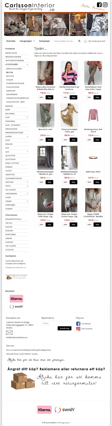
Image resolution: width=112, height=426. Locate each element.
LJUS (7, 151)
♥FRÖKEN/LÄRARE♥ (13, 57)
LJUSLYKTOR (10, 155)
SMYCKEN (9, 182)
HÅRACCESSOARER (14, 68)
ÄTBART (8, 201)
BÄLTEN (9, 72)
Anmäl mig (64, 328)
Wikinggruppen (64, 422)
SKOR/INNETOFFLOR (13, 178)
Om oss (8, 223)
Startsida (10, 41)
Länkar (8, 238)
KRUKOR (8, 144)
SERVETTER (10, 174)
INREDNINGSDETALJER (14, 132)
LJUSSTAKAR (10, 159)
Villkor (8, 227)
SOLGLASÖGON (12, 87)
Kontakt (9, 242)
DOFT (7, 117)
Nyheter (9, 230)
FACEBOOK (86, 323)
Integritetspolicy (13, 219)
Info (41, 97)
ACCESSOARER (11, 64)
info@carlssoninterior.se (15, 267)
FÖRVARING (10, 121)
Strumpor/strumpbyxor (17, 98)
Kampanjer (44, 41)
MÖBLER (8, 167)
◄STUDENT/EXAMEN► (14, 60)
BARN (7, 109)
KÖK (7, 148)
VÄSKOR (9, 80)
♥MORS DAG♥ (11, 53)
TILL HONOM (10, 190)
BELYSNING (10, 113)
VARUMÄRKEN (11, 193)
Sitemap (9, 209)
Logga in (9, 249)
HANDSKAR (10, 90)
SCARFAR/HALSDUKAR (15, 83)
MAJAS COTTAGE (12, 163)
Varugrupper (26, 41)
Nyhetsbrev (10, 234)
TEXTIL (8, 186)
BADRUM (9, 106)
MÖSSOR (10, 76)
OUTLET (8, 170)
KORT (7, 140)
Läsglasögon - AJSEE (15, 102)
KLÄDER (8, 136)
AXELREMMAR (11, 94)
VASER (8, 197)
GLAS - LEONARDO (12, 125)
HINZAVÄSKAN (11, 129)
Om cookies (10, 246)
